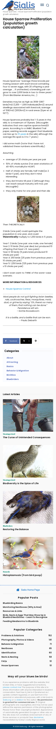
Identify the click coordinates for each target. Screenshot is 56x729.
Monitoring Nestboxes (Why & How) (22, 607)
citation (19, 699)
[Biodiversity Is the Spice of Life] (28, 461)
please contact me (12, 687)
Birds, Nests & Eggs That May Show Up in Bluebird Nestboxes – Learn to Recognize (25, 616)
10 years (22, 133)
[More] (36, 341)
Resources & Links (12, 611)
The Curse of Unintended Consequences (26, 437)
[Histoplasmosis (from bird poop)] (28, 553)
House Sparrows (9, 11)
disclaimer (39, 717)
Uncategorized (9, 434)
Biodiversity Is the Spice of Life (21, 483)
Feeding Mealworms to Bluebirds (20, 621)
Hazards (6, 572)
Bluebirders (7, 526)
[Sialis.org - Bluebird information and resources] (18, 5)
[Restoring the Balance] (28, 507)
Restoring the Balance (16, 529)
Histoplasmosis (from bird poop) (22, 575)
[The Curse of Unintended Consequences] (28, 415)
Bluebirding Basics (13, 603)
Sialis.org (7, 699)
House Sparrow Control (18, 288)
